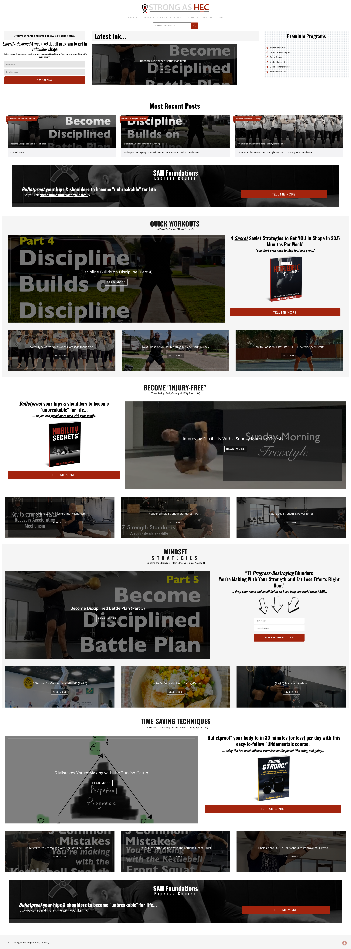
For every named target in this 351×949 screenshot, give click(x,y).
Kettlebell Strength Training (133, 119)
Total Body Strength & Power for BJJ (291, 513)
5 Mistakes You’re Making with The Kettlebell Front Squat (175, 848)
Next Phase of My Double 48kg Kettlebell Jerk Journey (175, 347)
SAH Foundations (278, 47)
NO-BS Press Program (280, 52)
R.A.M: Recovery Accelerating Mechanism (60, 513)
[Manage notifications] (344, 943)
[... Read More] (17, 152)
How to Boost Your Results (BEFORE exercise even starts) (289, 347)
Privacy (45, 942)
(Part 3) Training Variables (291, 683)
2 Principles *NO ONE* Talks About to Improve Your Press (291, 848)
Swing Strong (276, 57)
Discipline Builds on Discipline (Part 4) (142, 143)
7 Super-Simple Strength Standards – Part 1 (175, 513)
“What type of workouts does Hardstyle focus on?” (261, 143)
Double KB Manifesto (280, 66)
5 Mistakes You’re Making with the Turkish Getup (101, 773)
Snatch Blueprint (277, 62)
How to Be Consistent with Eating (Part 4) (175, 683)
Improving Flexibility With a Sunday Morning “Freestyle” (235, 438)
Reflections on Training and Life (22, 119)
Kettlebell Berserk (278, 71)
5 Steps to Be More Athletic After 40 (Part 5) (59, 683)
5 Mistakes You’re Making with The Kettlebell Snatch (59, 848)
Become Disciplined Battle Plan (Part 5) (164, 61)
